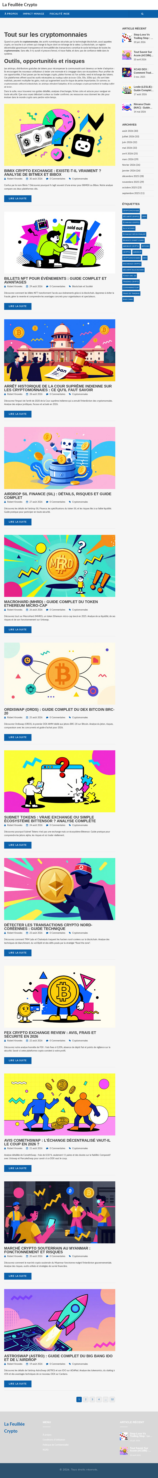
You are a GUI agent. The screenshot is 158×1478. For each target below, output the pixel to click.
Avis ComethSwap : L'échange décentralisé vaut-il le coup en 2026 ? (57, 1142)
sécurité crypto (131, 216)
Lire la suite (18, 198)
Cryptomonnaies (80, 179)
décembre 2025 (133, 176)
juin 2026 (129, 142)
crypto (126, 252)
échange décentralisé (134, 234)
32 (112, 1399)
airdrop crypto (131, 246)
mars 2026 (130, 159)
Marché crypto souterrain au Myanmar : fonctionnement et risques (47, 1250)
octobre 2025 (131, 187)
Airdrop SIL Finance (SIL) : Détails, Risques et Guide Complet (57, 496)
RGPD (46, 1450)
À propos (11, 14)
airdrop (137, 252)
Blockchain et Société (82, 286)
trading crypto (131, 282)
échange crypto (131, 222)
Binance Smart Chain (133, 240)
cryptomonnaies (131, 258)
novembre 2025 (133, 182)
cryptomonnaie (131, 211)
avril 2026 (130, 153)
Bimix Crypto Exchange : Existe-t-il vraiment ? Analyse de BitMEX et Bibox (52, 173)
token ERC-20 (129, 276)
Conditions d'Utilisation (54, 1440)
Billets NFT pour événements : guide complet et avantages (55, 280)
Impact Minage (33, 14)
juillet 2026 (130, 136)
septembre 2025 (133, 193)
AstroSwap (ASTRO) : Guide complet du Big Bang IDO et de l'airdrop (58, 1358)
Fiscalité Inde (60, 14)
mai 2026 (129, 148)
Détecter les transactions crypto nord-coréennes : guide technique (48, 927)
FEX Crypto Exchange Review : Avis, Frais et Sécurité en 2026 (50, 1034)
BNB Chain (128, 299)
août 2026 (130, 131)
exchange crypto (132, 264)
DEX (145, 258)
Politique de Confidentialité (56, 1445)
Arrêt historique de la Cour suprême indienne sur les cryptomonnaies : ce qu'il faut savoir (58, 388)
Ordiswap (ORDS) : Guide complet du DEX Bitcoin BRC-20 (59, 711)
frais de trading (131, 293)
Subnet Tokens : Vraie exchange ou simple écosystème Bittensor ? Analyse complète (50, 819)
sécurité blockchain (133, 270)
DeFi (144, 216)
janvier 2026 (131, 170)
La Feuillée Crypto (19, 5)
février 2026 (131, 165)
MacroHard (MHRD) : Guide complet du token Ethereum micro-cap (51, 604)
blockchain (129, 228)
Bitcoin (145, 246)
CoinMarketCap (131, 287)
